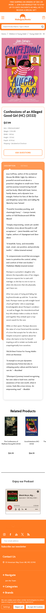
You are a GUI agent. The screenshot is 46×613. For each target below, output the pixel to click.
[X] (22, 534)
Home (3, 34)
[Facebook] (10, 534)
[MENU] (2, 17)
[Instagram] (4, 534)
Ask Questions (23, 152)
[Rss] (28, 534)
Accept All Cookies (35, 607)
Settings (6, 607)
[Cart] (43, 17)
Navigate (10, 575)
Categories (11, 586)
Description (9, 166)
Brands (9, 592)
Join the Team (10, 581)
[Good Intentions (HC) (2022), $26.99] (31, 426)
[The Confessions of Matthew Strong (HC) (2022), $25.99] (11, 426)
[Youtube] (16, 534)
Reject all (19, 607)
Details (24, 166)
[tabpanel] (11, 440)
